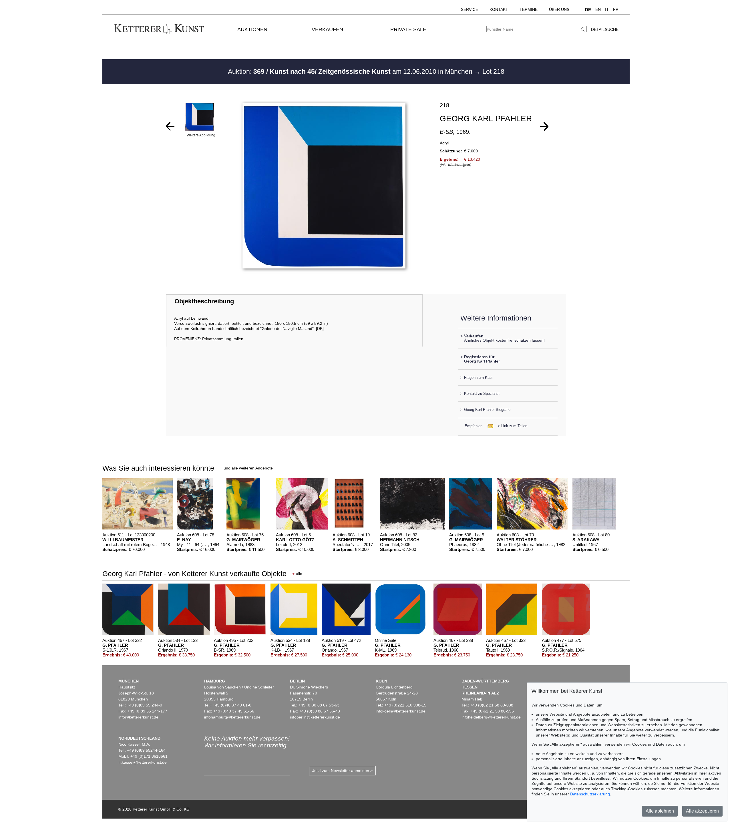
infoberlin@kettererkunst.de (315, 717)
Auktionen (252, 29)
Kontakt (499, 9)
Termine (529, 9)
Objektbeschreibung (204, 301)
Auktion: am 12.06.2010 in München (351, 71)
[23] (544, 126)
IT (607, 9)
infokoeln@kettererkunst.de (400, 711)
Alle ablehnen (660, 811)
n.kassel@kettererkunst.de (142, 762)
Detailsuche (604, 29)
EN (598, 9)
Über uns (559, 9)
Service (469, 9)
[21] (170, 126)
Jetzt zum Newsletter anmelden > (342, 770)
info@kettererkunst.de (138, 717)
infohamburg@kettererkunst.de (232, 717)
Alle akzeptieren (702, 811)
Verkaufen (327, 29)
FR (615, 9)
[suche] (583, 29)
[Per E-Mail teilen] (489, 426)
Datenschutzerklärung (590, 794)
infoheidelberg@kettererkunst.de (491, 717)
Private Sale (408, 29)
